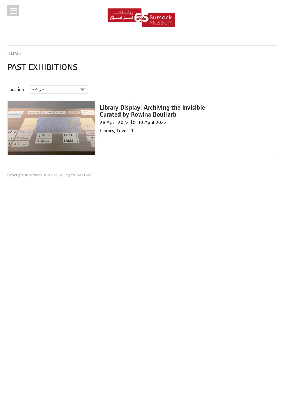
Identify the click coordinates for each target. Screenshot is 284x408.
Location (15, 89)
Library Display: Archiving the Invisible (152, 108)
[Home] (142, 17)
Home (14, 53)
